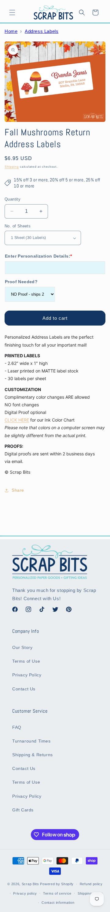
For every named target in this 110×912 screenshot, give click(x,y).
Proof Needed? (21, 281)
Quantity (12, 199)
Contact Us (23, 688)
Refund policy (91, 884)
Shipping (12, 166)
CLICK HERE (17, 419)
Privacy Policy (26, 674)
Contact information (58, 902)
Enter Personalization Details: (38, 256)
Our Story (22, 647)
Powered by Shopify (57, 884)
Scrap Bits (30, 884)
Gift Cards (23, 809)
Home (11, 31)
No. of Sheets (18, 226)
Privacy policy (25, 893)
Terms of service (57, 893)
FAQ (16, 727)
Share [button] (18, 490)
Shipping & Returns (32, 754)
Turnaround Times (31, 741)
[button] (12, 12)
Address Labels (41, 31)
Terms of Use (26, 661)
